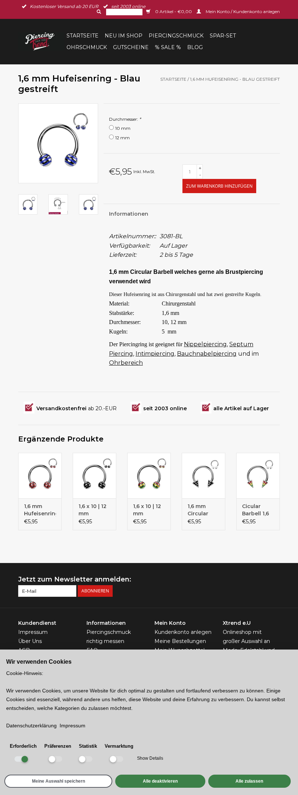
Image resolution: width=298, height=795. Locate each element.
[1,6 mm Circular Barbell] (203, 475)
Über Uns (30, 641)
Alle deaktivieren (160, 781)
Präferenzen (57, 746)
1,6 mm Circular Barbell (198, 510)
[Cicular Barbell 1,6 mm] (258, 475)
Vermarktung (119, 746)
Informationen (128, 214)
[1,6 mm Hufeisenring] (40, 475)
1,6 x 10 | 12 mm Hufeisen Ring (92, 510)
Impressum (33, 632)
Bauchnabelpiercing (207, 353)
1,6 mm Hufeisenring (40, 510)
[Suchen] (98, 12)
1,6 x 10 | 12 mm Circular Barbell (147, 510)
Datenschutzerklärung (31, 725)
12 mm (122, 137)
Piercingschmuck (176, 35)
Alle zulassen (249, 781)
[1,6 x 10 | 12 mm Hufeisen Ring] (94, 475)
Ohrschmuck (87, 47)
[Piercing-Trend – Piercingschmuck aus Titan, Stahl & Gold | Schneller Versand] (41, 41)
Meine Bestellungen (180, 641)
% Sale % (168, 47)
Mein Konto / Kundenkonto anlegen (242, 11)
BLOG (195, 47)
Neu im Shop (123, 35)
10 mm (122, 128)
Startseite (82, 35)
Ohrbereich (126, 362)
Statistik (88, 746)
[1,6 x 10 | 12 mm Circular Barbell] (149, 475)
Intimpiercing (155, 353)
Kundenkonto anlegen (183, 632)
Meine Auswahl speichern (58, 781)
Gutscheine (131, 47)
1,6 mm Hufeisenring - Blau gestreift (235, 79)
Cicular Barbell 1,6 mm (255, 510)
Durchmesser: (125, 119)
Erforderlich (23, 746)
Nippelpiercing (205, 344)
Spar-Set (223, 35)
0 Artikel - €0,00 (173, 11)
